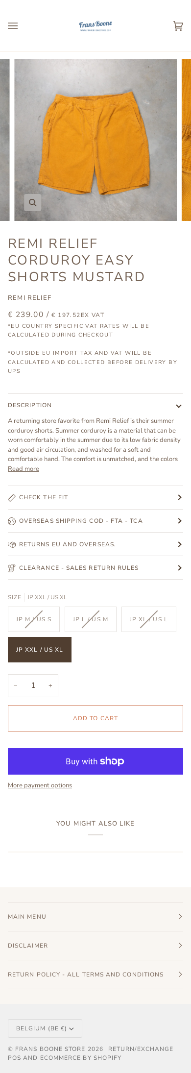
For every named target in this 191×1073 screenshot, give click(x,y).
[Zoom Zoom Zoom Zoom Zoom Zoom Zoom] (95, 140)
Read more (23, 468)
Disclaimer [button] (28, 946)
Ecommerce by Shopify (81, 1058)
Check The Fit (43, 497)
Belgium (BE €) (41, 1028)
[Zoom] (32, 202)
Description (30, 405)
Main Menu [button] (27, 917)
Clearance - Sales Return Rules (79, 568)
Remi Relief (29, 297)
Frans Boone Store (50, 1049)
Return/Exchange (140, 1049)
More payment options (40, 785)
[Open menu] (22, 25)
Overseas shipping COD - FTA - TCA (81, 521)
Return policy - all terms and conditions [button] (86, 974)
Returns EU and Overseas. (67, 544)
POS (14, 1058)
